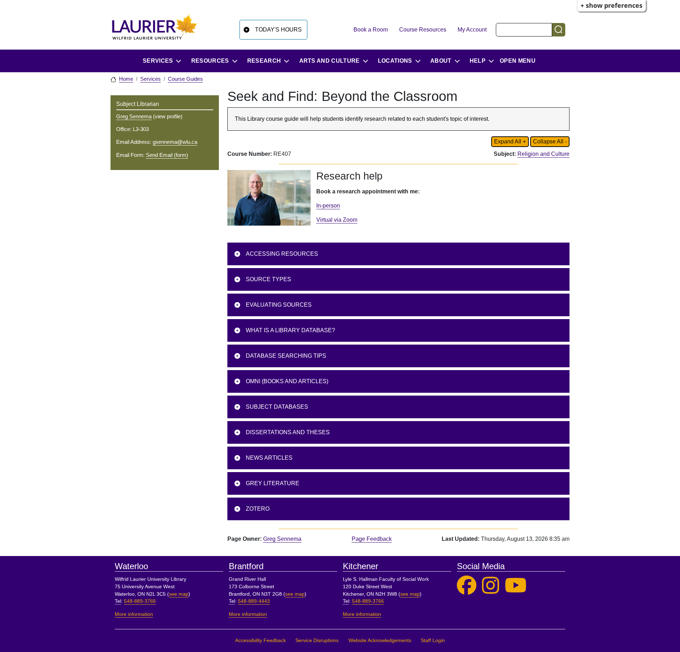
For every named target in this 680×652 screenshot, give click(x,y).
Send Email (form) (167, 155)
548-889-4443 (254, 601)
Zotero (258, 509)
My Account (472, 30)
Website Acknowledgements (379, 640)
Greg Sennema (282, 539)
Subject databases (277, 407)
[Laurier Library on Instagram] (490, 585)
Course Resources (422, 30)
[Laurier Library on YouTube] (516, 585)
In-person (328, 206)
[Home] (154, 29)
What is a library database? (290, 330)
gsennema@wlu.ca (175, 142)
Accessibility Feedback (260, 640)
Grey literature (272, 483)
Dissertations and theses (288, 432)
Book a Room (370, 30)
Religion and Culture (543, 154)
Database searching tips (286, 356)
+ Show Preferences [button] (611, 5)
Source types (268, 279)
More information (134, 614)
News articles (269, 458)
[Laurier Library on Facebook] (466, 585)
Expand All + (510, 141)
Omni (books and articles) (287, 381)
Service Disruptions (317, 640)
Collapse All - (550, 141)
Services (150, 79)
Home (126, 79)
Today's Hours (278, 30)
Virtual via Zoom (336, 220)
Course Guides (185, 79)
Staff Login (433, 640)
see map (178, 594)
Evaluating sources (279, 305)
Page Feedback (372, 539)
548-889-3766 (140, 601)
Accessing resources (282, 254)
